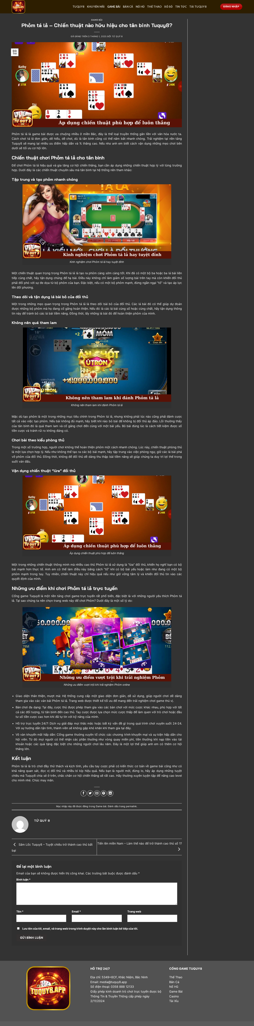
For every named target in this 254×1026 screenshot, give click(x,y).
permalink (131, 806)
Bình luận (23, 879)
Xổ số (168, 6)
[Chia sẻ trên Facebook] (84, 793)
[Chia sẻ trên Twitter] (90, 793)
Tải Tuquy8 (197, 6)
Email (76, 911)
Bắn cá (128, 6)
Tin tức (181, 6)
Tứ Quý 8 (117, 36)
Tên (19, 911)
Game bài (113, 6)
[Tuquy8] (39, 6)
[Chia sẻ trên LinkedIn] (110, 793)
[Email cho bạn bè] (97, 793)
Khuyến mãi (96, 6)
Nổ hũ (140, 6)
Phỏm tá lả (19, 134)
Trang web (134, 911)
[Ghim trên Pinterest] (104, 793)
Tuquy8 (78, 6)
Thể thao (154, 6)
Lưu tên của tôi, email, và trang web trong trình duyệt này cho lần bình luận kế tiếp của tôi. (80, 928)
